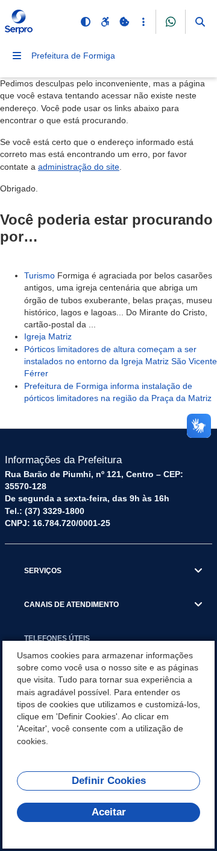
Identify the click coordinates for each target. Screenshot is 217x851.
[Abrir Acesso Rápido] (143, 21)
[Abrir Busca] (200, 22)
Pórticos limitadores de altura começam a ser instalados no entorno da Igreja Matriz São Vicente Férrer (120, 361)
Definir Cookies (109, 780)
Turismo (39, 275)
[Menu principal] (17, 55)
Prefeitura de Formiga (73, 55)
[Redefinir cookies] (124, 21)
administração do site (78, 167)
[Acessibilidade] (105, 21)
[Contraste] (85, 21)
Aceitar (109, 812)
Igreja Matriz (48, 336)
